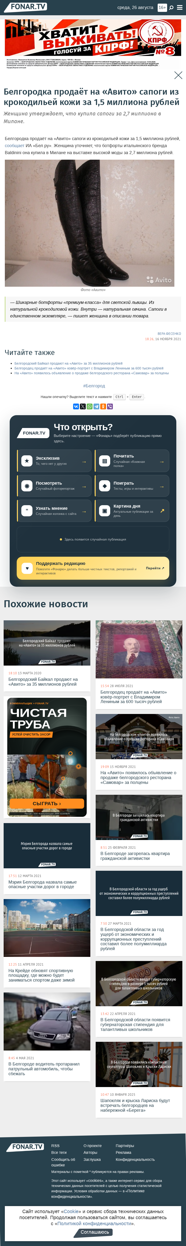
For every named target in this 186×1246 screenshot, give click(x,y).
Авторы (90, 1152)
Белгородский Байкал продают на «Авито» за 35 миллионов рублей (69, 363)
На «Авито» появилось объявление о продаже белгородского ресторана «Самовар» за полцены (92, 373)
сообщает (14, 146)
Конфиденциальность (135, 1159)
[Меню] (179, 7)
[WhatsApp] (90, 406)
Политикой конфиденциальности (94, 1223)
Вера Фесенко (169, 333)
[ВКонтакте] (76, 406)
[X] (83, 406)
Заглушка (92, 1159)
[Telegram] (96, 406)
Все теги (59, 1152)
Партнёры (125, 1145)
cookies (94, 1180)
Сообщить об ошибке (63, 1162)
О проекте (93, 1145)
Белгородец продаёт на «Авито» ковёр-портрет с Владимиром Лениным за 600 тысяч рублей (89, 368)
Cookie (71, 1211)
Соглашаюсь (95, 1232)
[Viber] (110, 406)
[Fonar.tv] (25, 7)
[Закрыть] (178, 75)
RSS (55, 1145)
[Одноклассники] (103, 406)
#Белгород (94, 386)
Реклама (123, 1152)
